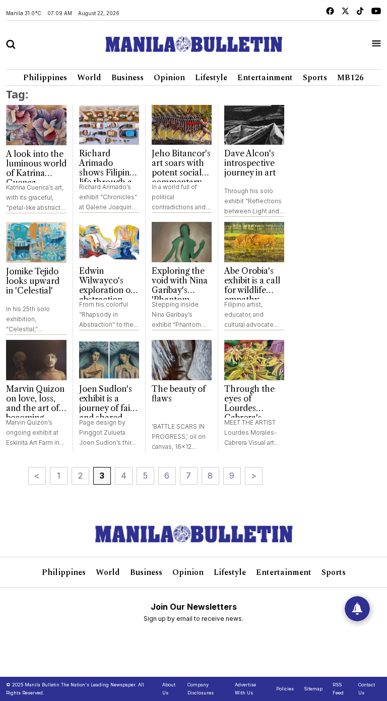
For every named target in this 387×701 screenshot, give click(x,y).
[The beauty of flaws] (182, 360)
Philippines (45, 78)
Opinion (169, 78)
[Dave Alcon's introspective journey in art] (254, 125)
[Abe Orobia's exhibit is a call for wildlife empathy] (254, 242)
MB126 (350, 78)
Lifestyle (211, 78)
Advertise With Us (245, 688)
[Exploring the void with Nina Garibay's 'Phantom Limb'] (182, 242)
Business (127, 78)
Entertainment (265, 78)
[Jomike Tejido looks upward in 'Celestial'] (36, 242)
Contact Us (366, 688)
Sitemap (313, 688)
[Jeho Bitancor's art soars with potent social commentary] (182, 125)
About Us (168, 688)
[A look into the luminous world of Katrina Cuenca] (36, 125)
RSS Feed (338, 688)
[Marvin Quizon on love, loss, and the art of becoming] (36, 360)
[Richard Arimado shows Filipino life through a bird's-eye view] (109, 125)
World (89, 78)
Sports (315, 78)
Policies (285, 688)
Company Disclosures (200, 688)
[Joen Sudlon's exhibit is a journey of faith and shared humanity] (109, 360)
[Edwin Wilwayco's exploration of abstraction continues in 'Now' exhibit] (109, 242)
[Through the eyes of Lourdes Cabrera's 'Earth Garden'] (254, 360)
